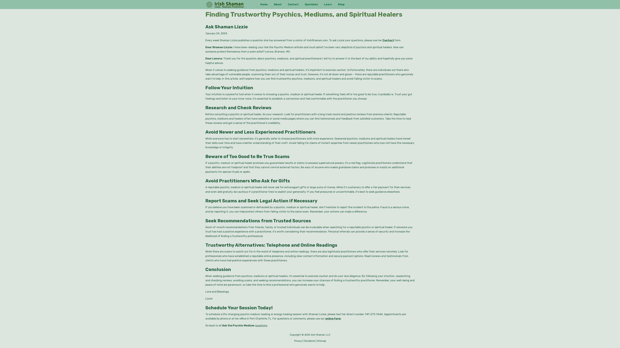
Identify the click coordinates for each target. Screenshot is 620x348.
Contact (293, 4)
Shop (341, 4)
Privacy (298, 340)
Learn (328, 4)
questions (261, 325)
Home (264, 4)
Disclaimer (309, 340)
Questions (311, 4)
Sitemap (321, 340)
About (278, 4)
